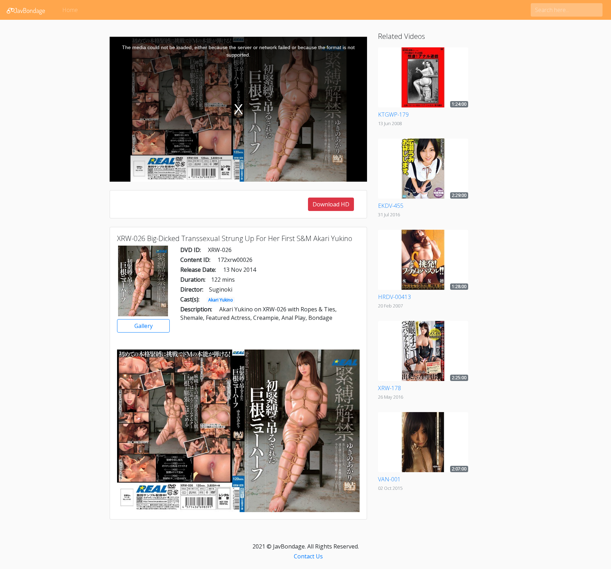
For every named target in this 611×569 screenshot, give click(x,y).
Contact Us (308, 556)
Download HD (331, 204)
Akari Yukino (220, 300)
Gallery (143, 326)
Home (70, 10)
